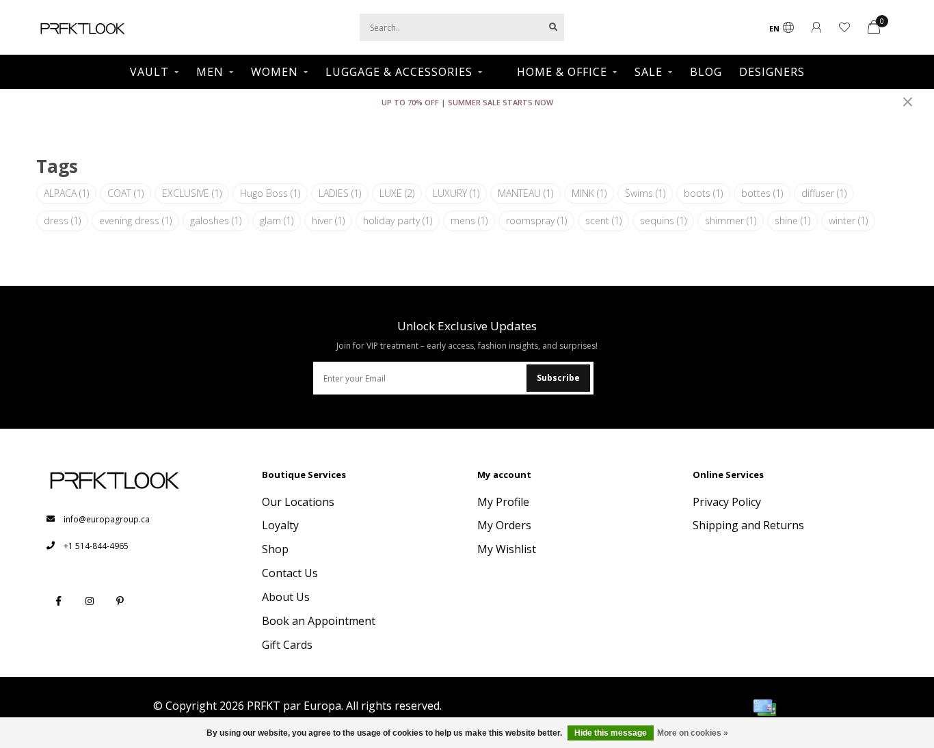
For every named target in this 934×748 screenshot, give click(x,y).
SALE (649, 71)
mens (469, 220)
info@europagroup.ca (107, 519)
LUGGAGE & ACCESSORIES (398, 71)
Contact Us (290, 572)
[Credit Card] (764, 707)
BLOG (706, 71)
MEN (210, 71)
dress (62, 220)
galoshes (215, 220)
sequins (663, 220)
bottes (762, 193)
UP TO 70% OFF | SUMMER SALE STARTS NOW (467, 102)
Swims (645, 193)
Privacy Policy (727, 501)
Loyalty (280, 525)
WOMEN (274, 71)
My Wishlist (506, 549)
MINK (589, 193)
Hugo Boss (270, 193)
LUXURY (456, 193)
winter (848, 220)
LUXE (396, 193)
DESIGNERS (772, 71)
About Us (286, 596)
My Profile (503, 501)
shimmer (730, 220)
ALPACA (66, 193)
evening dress (135, 220)
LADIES (340, 193)
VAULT (149, 71)
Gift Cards (287, 644)
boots (703, 193)
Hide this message (610, 733)
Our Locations (298, 501)
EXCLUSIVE (192, 193)
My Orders (504, 525)
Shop (275, 549)
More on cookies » (692, 733)
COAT (125, 193)
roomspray (536, 220)
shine (792, 220)
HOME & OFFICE (562, 71)
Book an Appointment (318, 620)
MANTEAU (525, 193)
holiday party (397, 220)
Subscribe (558, 378)
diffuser (823, 193)
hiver (328, 220)
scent (603, 220)
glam (276, 220)
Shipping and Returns (748, 525)
